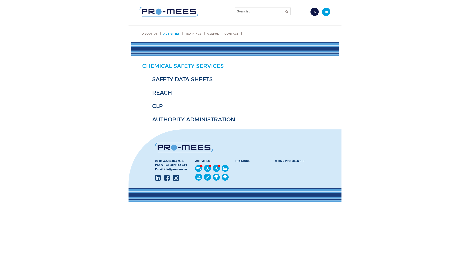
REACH (162, 92)
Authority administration (193, 119)
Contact (232, 33)
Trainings (193, 33)
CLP (157, 106)
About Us (150, 33)
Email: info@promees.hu (171, 169)
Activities (171, 33)
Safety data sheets (182, 79)
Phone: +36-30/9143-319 (171, 165)
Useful (213, 33)
